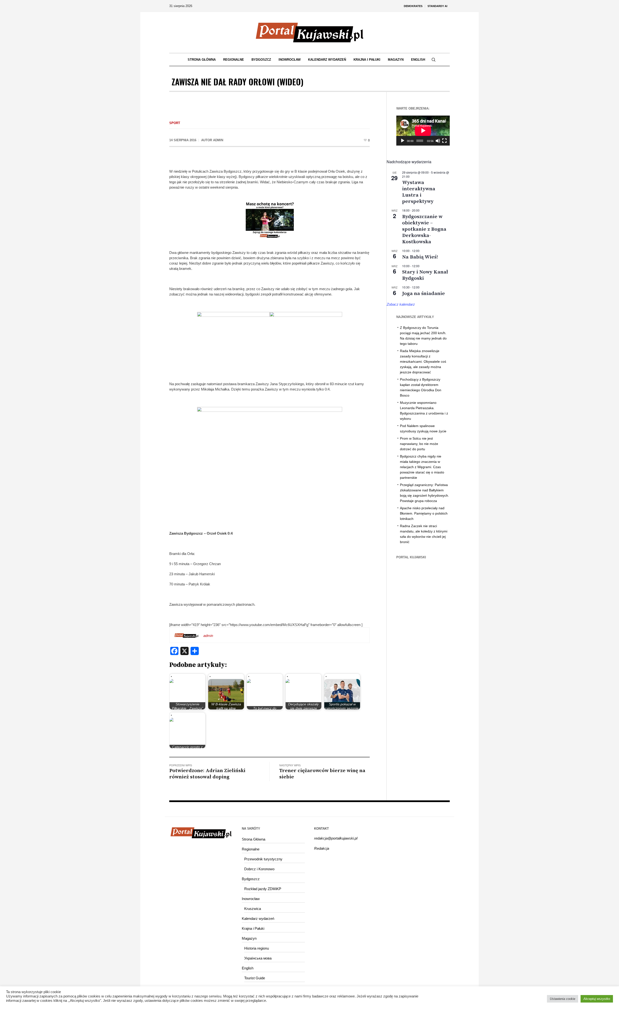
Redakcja (321, 848)
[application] (423, 131)
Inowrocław (251, 899)
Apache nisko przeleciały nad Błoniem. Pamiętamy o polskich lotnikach (424, 513)
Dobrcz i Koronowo (259, 869)
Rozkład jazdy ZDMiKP (262, 889)
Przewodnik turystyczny (263, 859)
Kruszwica (252, 909)
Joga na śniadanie (423, 293)
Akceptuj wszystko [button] (596, 999)
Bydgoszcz (251, 879)
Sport (174, 123)
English (247, 968)
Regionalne (250, 849)
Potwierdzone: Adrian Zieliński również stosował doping (207, 773)
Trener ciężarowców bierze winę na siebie (322, 773)
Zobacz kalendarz (401, 304)
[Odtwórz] (402, 140)
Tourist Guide (254, 978)
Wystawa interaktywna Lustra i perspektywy (418, 192)
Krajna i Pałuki (253, 928)
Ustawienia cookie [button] (562, 999)
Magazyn (249, 938)
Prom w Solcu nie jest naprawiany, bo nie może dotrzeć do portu (419, 443)
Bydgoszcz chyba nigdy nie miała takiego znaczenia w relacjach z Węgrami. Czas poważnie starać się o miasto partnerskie (422, 467)
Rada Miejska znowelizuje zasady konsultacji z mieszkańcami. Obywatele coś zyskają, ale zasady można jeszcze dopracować (423, 361)
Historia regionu (256, 948)
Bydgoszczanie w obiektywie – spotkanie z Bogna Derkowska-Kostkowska (424, 229)
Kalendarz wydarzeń (258, 918)
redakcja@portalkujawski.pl (335, 838)
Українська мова (258, 958)
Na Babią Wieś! (420, 257)
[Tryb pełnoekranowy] (444, 140)
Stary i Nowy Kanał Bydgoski (425, 275)
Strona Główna (253, 839)
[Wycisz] (437, 140)
